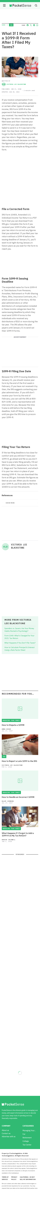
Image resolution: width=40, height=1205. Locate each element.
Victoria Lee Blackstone (14, 84)
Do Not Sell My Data (8, 1190)
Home (3, 25)
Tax (11, 25)
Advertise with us (8, 1136)
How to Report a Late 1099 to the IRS (19, 761)
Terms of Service (5, 1178)
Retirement (27, 1137)
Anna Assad (6, 729)
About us (5, 1130)
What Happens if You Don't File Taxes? (19, 643)
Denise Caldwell (8, 839)
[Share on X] (31, 25)
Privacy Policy (14, 1178)
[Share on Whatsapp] (37, 25)
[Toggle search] (36, 5)
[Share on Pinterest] (34, 25)
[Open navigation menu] (4, 5)
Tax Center (27, 1145)
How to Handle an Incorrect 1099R (18, 797)
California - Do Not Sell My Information (28, 1178)
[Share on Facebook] (28, 25)
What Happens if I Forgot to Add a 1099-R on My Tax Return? (18, 834)
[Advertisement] (20, 191)
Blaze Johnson (8, 801)
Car (24, 1134)
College (26, 1141)
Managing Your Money (28, 1130)
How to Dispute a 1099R (13, 725)
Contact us (6, 1133)
